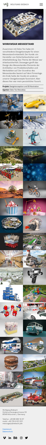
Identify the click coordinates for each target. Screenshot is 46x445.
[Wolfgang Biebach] (16, 4)
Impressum (7, 429)
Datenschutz (8, 431)
